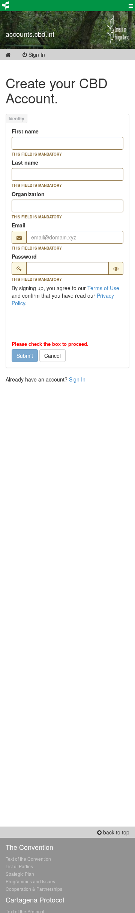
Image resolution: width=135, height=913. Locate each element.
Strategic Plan (20, 874)
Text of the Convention (28, 858)
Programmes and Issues (30, 881)
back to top (115, 832)
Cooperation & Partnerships (34, 889)
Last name (25, 162)
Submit (24, 355)
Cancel (52, 355)
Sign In (41, 54)
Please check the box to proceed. (50, 344)
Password (24, 256)
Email (19, 225)
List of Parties (19, 866)
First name (25, 131)
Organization (28, 194)
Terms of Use (103, 288)
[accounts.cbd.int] (51, 24)
